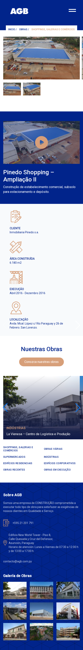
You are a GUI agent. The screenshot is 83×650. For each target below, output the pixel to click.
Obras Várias (53, 449)
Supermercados (14, 457)
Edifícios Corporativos (60, 463)
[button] (77, 325)
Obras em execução (57, 469)
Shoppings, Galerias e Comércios (53, 29)
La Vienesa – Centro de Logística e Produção (38, 434)
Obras (23, 29)
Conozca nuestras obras (41, 362)
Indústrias (16, 428)
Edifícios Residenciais (17, 463)
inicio (11, 29)
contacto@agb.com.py (17, 561)
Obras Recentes (14, 469)
